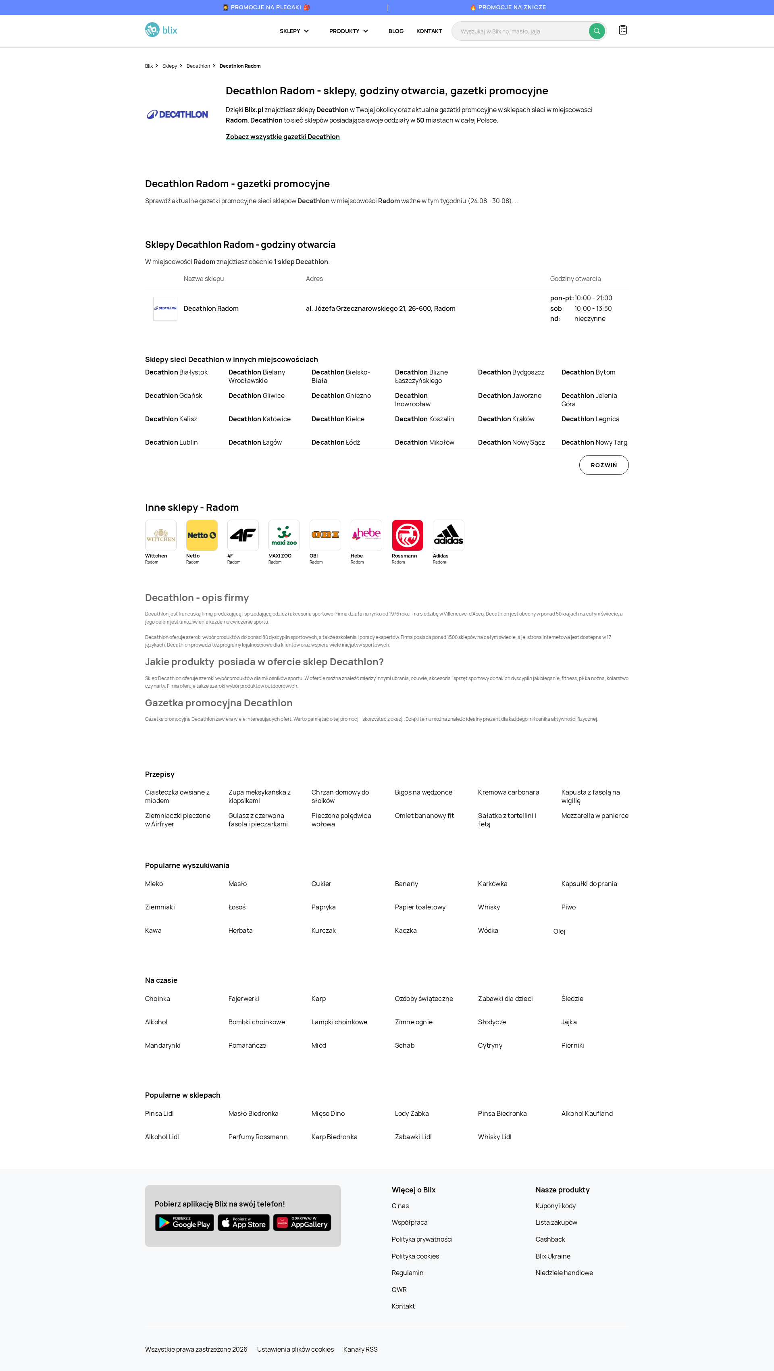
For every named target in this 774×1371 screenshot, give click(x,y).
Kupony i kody (556, 1205)
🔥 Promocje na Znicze (508, 7)
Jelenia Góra (589, 399)
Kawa (153, 930)
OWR (399, 1289)
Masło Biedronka (254, 1113)
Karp (319, 998)
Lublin (171, 442)
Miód (319, 1045)
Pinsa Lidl (159, 1113)
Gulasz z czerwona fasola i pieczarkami (258, 819)
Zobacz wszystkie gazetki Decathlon (283, 136)
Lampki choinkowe (339, 1021)
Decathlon (198, 65)
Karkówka (493, 883)
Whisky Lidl (495, 1136)
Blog (396, 31)
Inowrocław (413, 399)
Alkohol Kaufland (587, 1113)
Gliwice (257, 395)
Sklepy (169, 65)
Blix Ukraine (553, 1256)
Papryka (324, 907)
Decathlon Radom (240, 65)
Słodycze (492, 1021)
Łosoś (237, 907)
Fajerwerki (244, 998)
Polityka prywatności (422, 1239)
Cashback (550, 1239)
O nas (400, 1205)
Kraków (506, 418)
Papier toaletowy (420, 907)
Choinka (157, 998)
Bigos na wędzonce (423, 792)
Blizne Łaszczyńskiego (421, 376)
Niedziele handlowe (564, 1272)
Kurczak (324, 930)
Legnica (591, 418)
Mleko (154, 883)
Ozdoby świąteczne (424, 998)
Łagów (255, 442)
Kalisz (171, 418)
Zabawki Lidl (413, 1136)
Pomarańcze (247, 1045)
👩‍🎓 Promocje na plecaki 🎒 (266, 7)
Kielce (338, 418)
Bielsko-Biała (341, 376)
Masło (238, 883)
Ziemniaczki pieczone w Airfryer (177, 819)
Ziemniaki (160, 907)
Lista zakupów (556, 1222)
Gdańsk (173, 395)
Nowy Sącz (511, 442)
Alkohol (156, 1021)
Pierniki (574, 1045)
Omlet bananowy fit (424, 815)
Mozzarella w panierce (595, 815)
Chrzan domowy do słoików (340, 796)
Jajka (569, 1021)
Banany (406, 883)
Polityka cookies (415, 1256)
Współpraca (410, 1222)
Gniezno (341, 395)
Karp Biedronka (335, 1136)
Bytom (589, 372)
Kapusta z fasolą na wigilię (591, 796)
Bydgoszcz (511, 372)
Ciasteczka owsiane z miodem (177, 796)
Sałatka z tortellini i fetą (507, 819)
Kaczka (406, 930)
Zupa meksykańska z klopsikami (260, 796)
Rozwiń (604, 465)
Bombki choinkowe (257, 1021)
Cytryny (490, 1045)
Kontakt (429, 31)
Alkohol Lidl (162, 1136)
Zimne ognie (414, 1021)
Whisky (489, 907)
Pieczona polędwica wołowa (341, 819)
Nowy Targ (594, 442)
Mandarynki (163, 1045)
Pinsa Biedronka (502, 1113)
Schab (404, 1045)
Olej (559, 931)
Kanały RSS (360, 1349)
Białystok (176, 372)
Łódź (336, 442)
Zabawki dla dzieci (505, 998)
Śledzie (572, 998)
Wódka (488, 930)
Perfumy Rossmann (258, 1136)
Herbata (241, 930)
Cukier (321, 883)
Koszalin (425, 418)
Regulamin (408, 1272)
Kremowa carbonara (508, 792)
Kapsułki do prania (590, 883)
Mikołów (424, 442)
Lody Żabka (412, 1113)
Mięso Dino (328, 1113)
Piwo (569, 907)
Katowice (260, 418)
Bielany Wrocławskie (257, 376)
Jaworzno (509, 395)
